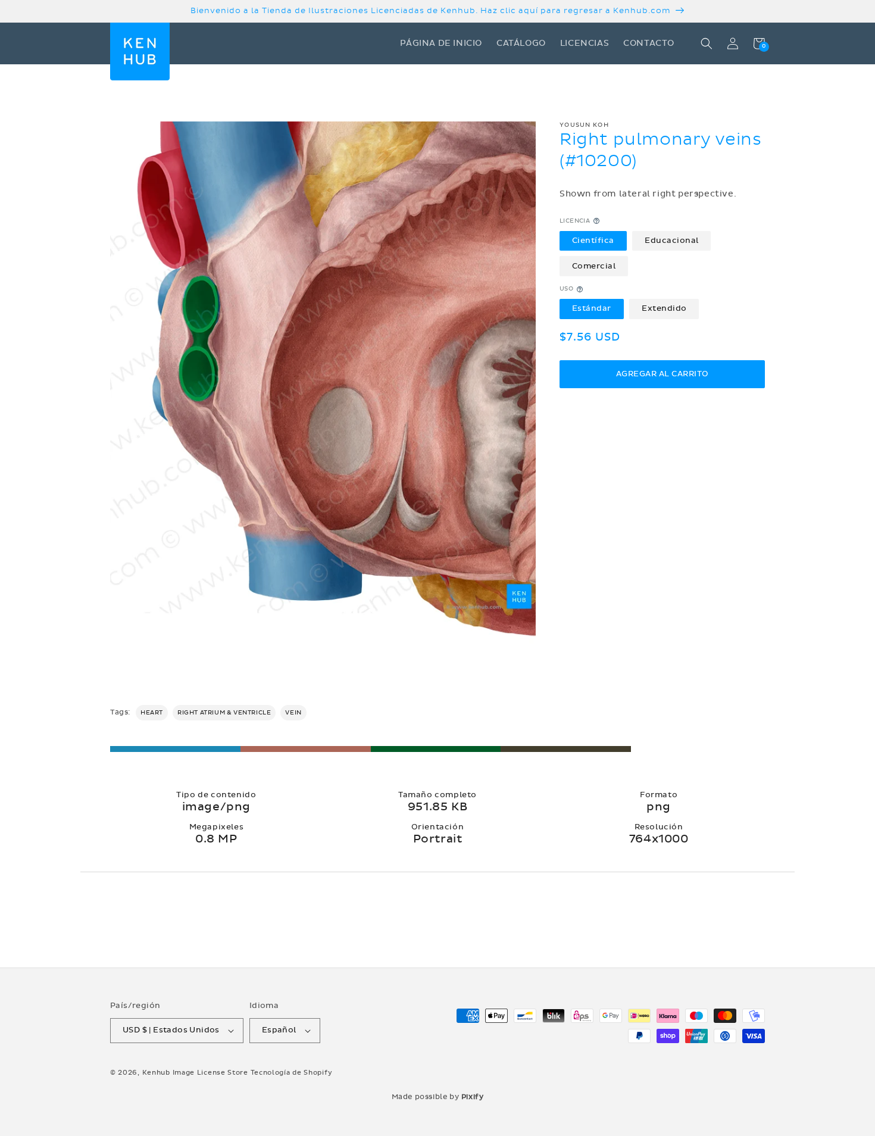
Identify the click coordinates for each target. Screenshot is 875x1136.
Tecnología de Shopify (292, 1072)
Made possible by (438, 1097)
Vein (293, 712)
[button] (706, 43)
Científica (593, 240)
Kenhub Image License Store (195, 1072)
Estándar (591, 309)
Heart (151, 712)
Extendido (664, 309)
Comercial (594, 266)
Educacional (672, 240)
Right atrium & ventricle (224, 712)
